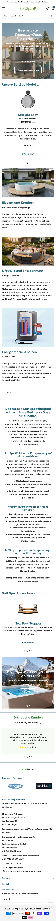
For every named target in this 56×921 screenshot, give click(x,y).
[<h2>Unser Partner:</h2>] (15, 786)
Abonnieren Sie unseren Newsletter (20, 893)
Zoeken (51, 16)
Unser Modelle (28, 61)
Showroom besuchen (28, 70)
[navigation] (3, 2)
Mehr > (10, 392)
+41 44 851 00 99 (13, 863)
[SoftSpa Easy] (28, 99)
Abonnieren (51, 899)
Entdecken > (28, 154)
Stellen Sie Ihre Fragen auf (24, 871)
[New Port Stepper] (28, 608)
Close (28, 878)
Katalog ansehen (3, 8)
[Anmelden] (47, 8)
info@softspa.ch (14, 867)
